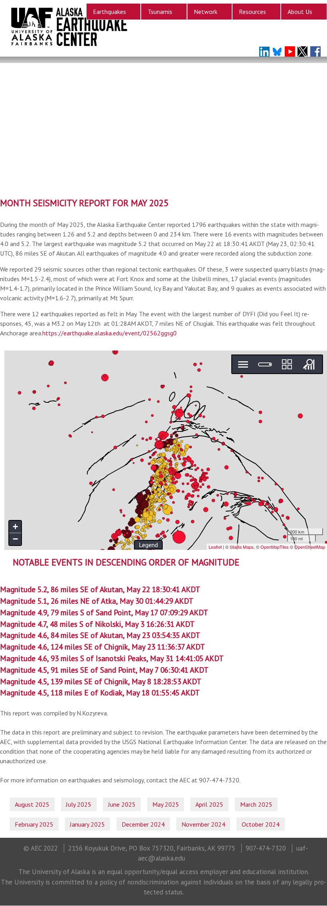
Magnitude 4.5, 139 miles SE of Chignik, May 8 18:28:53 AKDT (100, 681)
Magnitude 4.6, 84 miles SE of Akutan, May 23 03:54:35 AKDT (100, 635)
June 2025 (122, 804)
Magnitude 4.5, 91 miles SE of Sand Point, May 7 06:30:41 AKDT (104, 670)
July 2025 (78, 804)
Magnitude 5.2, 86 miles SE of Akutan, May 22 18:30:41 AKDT (100, 589)
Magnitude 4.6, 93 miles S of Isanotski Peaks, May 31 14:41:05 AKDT (112, 658)
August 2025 (32, 804)
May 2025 (165, 804)
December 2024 (143, 824)
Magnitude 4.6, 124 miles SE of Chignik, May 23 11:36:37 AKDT (102, 647)
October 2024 (261, 824)
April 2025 (209, 804)
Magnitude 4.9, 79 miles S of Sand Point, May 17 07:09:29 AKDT (104, 612)
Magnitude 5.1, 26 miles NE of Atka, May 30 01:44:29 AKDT (96, 601)
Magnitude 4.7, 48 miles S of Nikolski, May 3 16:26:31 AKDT (97, 624)
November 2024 (203, 824)
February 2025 (34, 824)
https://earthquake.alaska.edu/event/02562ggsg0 (109, 333)
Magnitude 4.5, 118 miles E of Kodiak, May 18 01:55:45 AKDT (100, 692)
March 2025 (256, 804)
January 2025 (87, 824)
